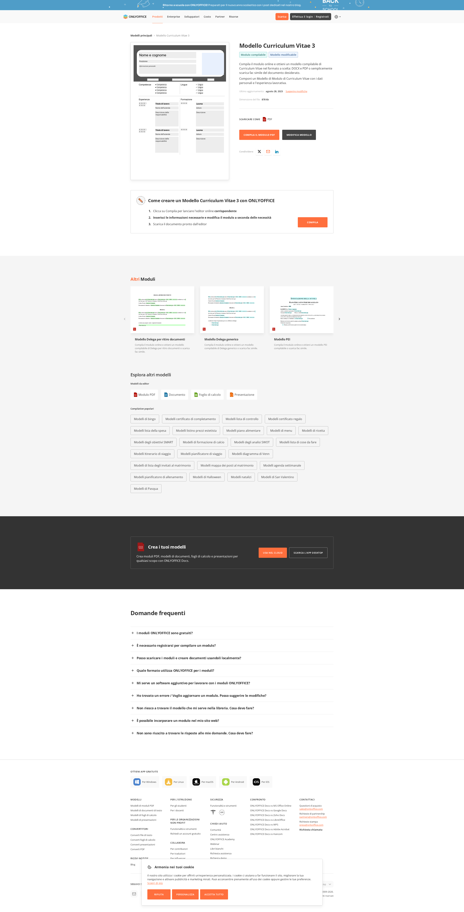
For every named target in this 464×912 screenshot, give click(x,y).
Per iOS (265, 782)
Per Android (237, 782)
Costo (207, 16)
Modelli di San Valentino (277, 477)
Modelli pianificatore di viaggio (201, 454)
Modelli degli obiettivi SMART (153, 442)
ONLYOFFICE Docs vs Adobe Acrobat (269, 829)
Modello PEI (282, 339)
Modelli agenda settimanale (282, 465)
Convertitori (139, 829)
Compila (312, 222)
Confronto (258, 799)
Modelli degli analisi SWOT (252, 442)
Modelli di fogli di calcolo (143, 815)
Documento (177, 395)
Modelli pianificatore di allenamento (158, 477)
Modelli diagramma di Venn (251, 454)
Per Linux (179, 782)
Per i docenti (177, 810)
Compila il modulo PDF (259, 134)
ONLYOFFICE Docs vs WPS (264, 824)
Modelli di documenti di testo (146, 810)
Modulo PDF (146, 395)
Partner (220, 16)
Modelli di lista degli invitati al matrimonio (162, 465)
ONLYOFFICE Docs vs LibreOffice (267, 819)
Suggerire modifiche (296, 91)
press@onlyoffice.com (311, 825)
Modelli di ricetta (313, 431)
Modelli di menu (281, 431)
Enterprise (173, 16)
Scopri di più (155, 883)
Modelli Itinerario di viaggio (152, 454)
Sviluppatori (191, 16)
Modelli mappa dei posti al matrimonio (227, 465)
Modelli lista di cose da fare (297, 442)
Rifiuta (159, 894)
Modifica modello (299, 134)
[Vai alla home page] (134, 17)
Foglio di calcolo (210, 395)
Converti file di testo (141, 835)
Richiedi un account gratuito (185, 833)
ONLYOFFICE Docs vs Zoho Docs (267, 815)
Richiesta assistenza (220, 853)
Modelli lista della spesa (150, 431)
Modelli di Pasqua (146, 489)
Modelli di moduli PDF (142, 805)
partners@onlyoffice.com (313, 817)
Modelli (136, 799)
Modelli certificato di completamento (190, 419)
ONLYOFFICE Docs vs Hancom (266, 834)
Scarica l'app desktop (308, 552)
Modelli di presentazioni (143, 819)
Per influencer (177, 858)
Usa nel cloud (273, 552)
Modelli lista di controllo (242, 419)
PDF (270, 119)
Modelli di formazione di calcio (203, 442)
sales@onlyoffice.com (311, 809)
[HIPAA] (213, 812)
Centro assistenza (219, 834)
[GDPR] (222, 812)
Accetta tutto (214, 894)
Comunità (215, 829)
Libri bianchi (216, 848)
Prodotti (157, 16)
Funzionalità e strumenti (183, 829)
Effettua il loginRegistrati (310, 16)
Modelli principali (141, 35)
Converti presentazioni (142, 844)
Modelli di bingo (145, 419)
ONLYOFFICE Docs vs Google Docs (268, 810)
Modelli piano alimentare (243, 431)
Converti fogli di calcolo (142, 839)
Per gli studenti (178, 805)
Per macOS (207, 782)
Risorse (233, 16)
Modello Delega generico (221, 339)
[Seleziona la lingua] (337, 17)
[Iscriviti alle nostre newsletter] (134, 893)
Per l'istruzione (181, 799)
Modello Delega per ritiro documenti (160, 339)
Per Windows (149, 782)
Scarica (282, 16)
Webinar (214, 844)
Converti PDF (137, 849)
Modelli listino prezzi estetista (196, 431)
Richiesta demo (218, 858)
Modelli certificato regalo (285, 419)
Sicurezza (216, 799)
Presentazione (244, 395)
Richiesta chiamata (310, 829)
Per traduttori (177, 853)
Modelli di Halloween (207, 477)
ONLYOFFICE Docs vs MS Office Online (270, 805)
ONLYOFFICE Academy (222, 839)
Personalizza (185, 894)
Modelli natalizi (241, 477)
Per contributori (179, 848)
